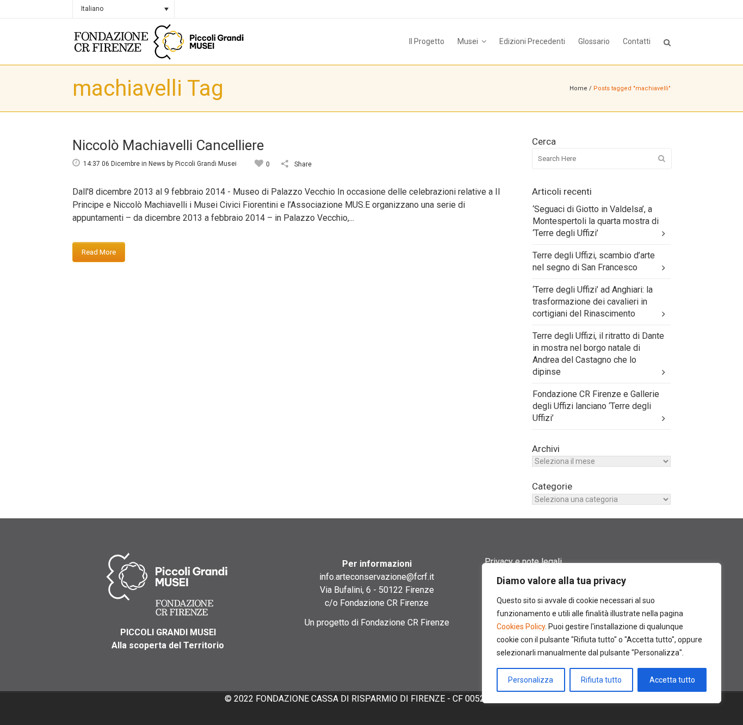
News (156, 164)
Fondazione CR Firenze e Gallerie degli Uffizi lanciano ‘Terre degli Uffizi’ (596, 406)
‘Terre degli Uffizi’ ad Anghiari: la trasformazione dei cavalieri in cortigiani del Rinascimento (593, 301)
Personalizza (530, 680)
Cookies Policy (521, 626)
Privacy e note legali (523, 561)
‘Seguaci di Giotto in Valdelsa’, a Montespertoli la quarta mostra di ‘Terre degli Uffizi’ (596, 221)
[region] (601, 633)
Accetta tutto (672, 680)
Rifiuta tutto (601, 680)
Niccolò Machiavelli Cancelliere (168, 145)
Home (578, 88)
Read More (99, 252)
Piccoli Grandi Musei (206, 164)
